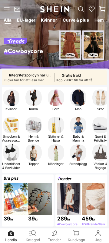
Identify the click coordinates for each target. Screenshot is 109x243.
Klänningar (56, 164)
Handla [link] (11, 240)
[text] (70, 55)
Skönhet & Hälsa (55, 138)
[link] (18, 9)
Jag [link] (98, 240)
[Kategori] (6, 9)
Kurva (33, 109)
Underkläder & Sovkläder (11, 166)
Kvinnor (11, 109)
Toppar (33, 164)
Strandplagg (78, 164)
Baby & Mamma (78, 138)
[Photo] (11, 97)
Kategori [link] (33, 240)
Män (78, 109)
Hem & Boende (33, 138)
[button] (102, 9)
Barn (55, 109)
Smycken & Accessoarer (11, 139)
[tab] (7, 21)
